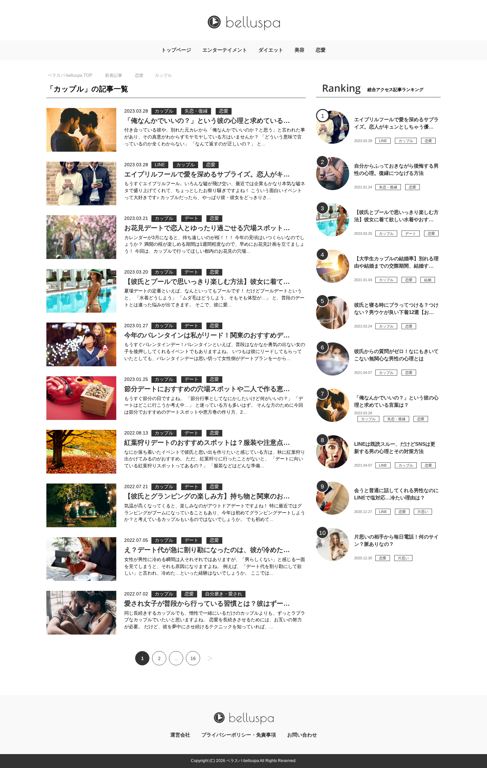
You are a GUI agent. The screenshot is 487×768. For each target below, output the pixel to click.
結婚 (427, 280)
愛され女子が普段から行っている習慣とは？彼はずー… (207, 603)
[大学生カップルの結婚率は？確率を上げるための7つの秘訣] (332, 266)
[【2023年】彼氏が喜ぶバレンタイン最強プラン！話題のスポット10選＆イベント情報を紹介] (81, 344)
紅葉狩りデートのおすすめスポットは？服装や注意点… (207, 442)
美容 (299, 50)
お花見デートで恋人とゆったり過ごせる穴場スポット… (207, 227)
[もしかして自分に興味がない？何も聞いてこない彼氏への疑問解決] (332, 359)
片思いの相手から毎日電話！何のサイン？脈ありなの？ (396, 540)
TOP (70, 75)
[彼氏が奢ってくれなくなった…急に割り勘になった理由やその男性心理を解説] (81, 559)
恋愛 (321, 50)
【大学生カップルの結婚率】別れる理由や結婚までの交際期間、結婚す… (396, 262)
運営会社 (180, 735)
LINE (160, 164)
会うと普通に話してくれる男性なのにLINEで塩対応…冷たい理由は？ (396, 494)
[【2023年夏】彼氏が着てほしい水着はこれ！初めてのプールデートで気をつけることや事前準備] (81, 291)
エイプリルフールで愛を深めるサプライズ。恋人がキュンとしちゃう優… (396, 123)
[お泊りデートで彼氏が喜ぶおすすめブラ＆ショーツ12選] (332, 312)
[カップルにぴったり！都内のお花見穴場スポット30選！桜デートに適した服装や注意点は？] (81, 237)
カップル (164, 111)
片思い (422, 512)
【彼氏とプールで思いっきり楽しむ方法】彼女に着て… (207, 281)
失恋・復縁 (196, 111)
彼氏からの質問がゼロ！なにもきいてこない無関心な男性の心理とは (396, 355)
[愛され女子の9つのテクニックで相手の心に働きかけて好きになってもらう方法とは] (81, 613)
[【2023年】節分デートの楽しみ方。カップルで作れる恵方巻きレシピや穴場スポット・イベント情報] (81, 398)
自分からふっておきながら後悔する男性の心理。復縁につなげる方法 (396, 169)
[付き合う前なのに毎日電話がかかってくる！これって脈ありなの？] (332, 544)
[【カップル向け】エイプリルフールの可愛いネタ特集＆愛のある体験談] (81, 183)
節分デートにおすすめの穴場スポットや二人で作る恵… (207, 388)
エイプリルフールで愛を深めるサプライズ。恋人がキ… (207, 174)
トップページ (176, 50)
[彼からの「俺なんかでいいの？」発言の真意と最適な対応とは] (81, 130)
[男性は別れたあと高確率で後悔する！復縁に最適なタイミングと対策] (332, 173)
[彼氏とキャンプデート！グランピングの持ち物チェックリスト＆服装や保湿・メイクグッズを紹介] (81, 505)
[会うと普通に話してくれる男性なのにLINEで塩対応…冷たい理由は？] (332, 498)
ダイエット (270, 50)
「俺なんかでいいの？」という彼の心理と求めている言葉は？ (396, 401)
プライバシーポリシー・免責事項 (238, 735)
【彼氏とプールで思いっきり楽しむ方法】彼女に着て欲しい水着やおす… (396, 216)
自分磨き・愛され (223, 593)
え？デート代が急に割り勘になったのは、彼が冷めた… (207, 549)
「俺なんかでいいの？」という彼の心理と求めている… (207, 120)
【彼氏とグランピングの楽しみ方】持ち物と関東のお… (207, 496)
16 (193, 658)
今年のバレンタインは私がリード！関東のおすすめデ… (207, 335)
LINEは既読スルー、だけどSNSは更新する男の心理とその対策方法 (394, 447)
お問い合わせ (302, 735)
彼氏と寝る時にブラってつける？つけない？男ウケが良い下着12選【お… (396, 308)
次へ (210, 658)
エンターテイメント (224, 50)
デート (191, 218)
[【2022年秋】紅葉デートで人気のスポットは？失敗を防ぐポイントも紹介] (81, 452)
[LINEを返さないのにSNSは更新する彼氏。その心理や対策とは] (332, 451)
